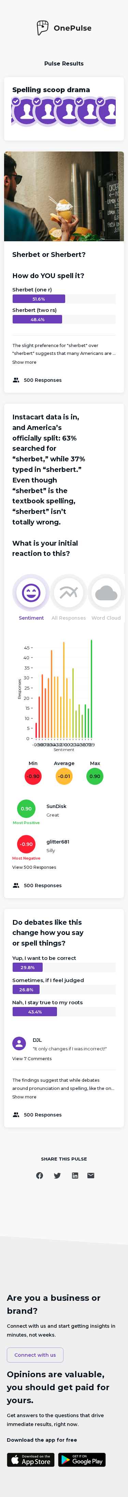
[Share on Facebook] (39, 1175)
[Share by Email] (91, 1175)
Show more (24, 362)
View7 (32, 1058)
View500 (34, 867)
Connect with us (35, 1355)
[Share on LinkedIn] (75, 1175)
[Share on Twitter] (57, 1175)
